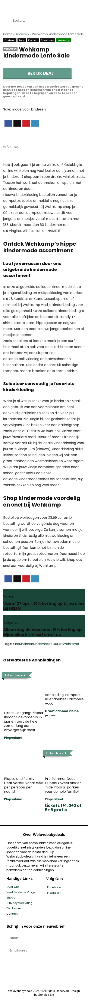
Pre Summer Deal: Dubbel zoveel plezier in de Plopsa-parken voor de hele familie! (63, 785)
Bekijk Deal (40, 73)
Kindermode (43, 643)
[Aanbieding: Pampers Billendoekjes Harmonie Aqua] (64, 673)
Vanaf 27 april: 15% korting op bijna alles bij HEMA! (43, 606)
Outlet (58, 643)
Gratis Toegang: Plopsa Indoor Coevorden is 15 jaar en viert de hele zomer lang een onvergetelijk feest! (23, 721)
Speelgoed (47, 40)
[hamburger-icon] (81, 7)
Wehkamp (64, 40)
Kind (16, 643)
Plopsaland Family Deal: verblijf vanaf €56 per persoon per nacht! (23, 785)
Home (7, 34)
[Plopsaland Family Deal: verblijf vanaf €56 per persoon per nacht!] (23, 751)
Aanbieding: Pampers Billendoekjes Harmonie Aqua (64, 699)
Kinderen (22, 34)
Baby (22, 40)
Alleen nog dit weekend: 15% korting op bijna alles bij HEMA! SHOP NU (42, 632)
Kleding (32, 40)
